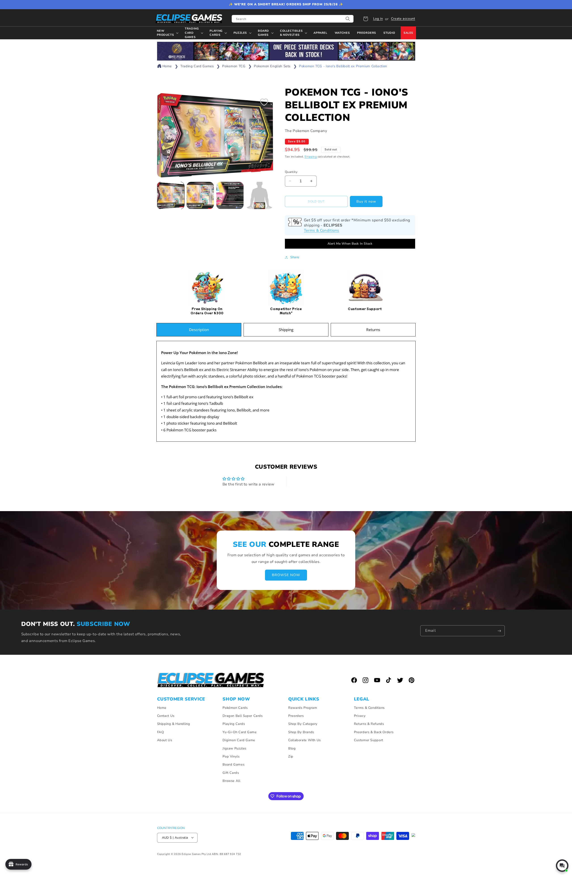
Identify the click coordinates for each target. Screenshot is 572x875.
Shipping (311, 156)
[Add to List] (264, 102)
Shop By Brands (301, 732)
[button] (365, 19)
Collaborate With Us (304, 740)
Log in (378, 18)
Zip (290, 756)
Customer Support (368, 740)
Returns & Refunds (369, 724)
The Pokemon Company (306, 130)
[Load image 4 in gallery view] (259, 195)
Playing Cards (234, 724)
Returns (373, 329)
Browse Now (286, 575)
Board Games (233, 764)
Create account (403, 18)
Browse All (231, 780)
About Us (164, 740)
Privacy (360, 715)
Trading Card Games (197, 66)
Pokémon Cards (235, 707)
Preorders (296, 715)
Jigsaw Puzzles (234, 748)
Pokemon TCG (233, 66)
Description (199, 329)
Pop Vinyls (231, 756)
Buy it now (366, 201)
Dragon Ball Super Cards (243, 715)
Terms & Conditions (321, 230)
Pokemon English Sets (272, 66)
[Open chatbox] (562, 865)
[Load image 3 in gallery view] (230, 195)
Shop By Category (303, 724)
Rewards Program (302, 707)
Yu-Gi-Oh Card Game (240, 732)
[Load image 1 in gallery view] (170, 195)
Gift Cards (231, 772)
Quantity (291, 172)
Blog (292, 748)
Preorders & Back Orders (374, 732)
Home (167, 66)
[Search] (347, 19)
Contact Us (166, 715)
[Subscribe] (499, 630)
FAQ (160, 732)
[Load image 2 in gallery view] (200, 195)
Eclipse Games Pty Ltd (196, 854)
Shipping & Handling (173, 724)
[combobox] (292, 19)
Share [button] (294, 257)
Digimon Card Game (239, 740)
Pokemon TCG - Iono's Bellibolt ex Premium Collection (343, 66)
